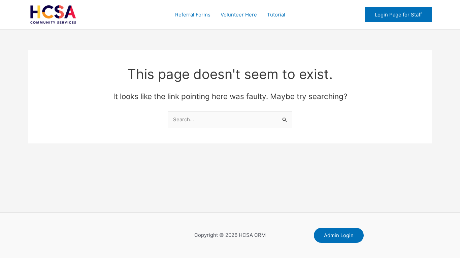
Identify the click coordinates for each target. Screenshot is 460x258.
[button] (398, 14)
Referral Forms (192, 14)
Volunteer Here (239, 14)
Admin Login (339, 235)
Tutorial (276, 14)
